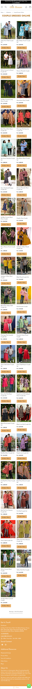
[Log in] (26, 7)
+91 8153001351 (5, 633)
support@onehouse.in (6, 636)
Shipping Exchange (6, 653)
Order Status (4, 661)
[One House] (16, 7)
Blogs (2, 663)
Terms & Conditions (6, 658)
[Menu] (2, 7)
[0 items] (30, 7)
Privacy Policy (4, 655)
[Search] (6, 7)
